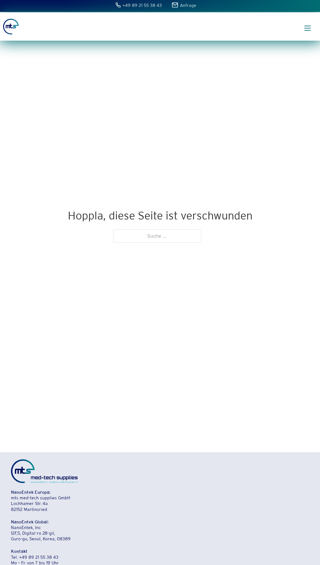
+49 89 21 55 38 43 (142, 6)
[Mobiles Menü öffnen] (307, 28)
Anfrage (188, 6)
